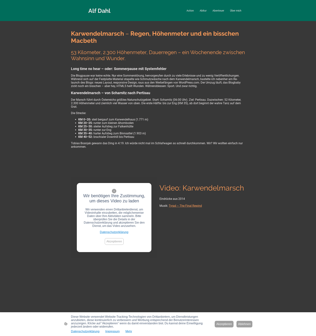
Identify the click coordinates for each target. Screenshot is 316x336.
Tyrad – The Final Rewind (185, 205)
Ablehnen (244, 324)
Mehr (128, 331)
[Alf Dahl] (99, 17)
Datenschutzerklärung (114, 232)
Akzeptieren (114, 241)
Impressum (112, 331)
